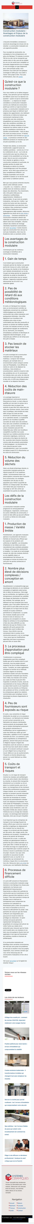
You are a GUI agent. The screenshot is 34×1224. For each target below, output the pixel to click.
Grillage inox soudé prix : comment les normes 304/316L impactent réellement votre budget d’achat (16, 1020)
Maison (20, 1203)
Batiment (12, 1205)
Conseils (20, 1205)
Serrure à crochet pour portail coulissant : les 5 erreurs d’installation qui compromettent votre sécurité (17, 1102)
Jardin (12, 1210)
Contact (20, 1210)
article (21, 77)
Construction (22, 1208)
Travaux (12, 1208)
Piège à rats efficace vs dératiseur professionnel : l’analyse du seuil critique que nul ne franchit (16, 1158)
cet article (13, 228)
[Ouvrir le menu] (17, 7)
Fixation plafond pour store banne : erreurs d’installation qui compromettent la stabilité (16, 1046)
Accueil (12, 1203)
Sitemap (20, 1219)
